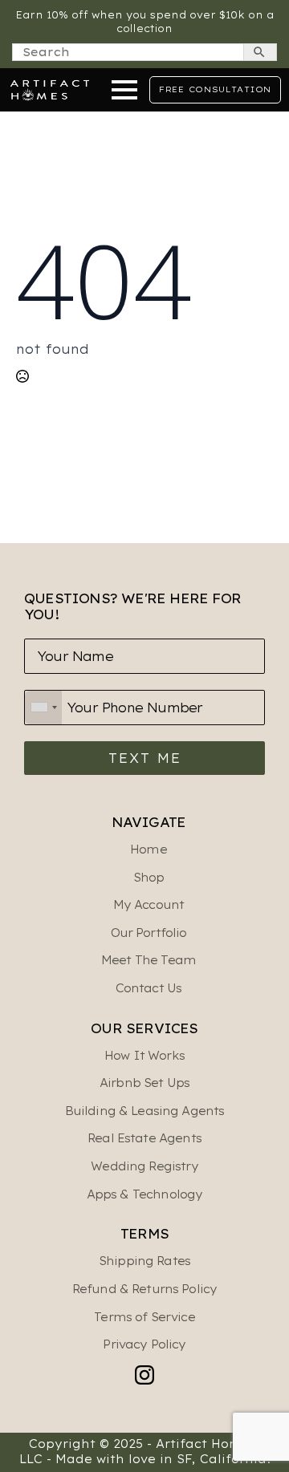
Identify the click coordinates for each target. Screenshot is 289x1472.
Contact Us (149, 988)
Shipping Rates (144, 1261)
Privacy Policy (144, 1344)
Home (148, 849)
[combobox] (43, 707)
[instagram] (144, 1375)
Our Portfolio (149, 933)
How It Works (144, 1055)
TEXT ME (144, 758)
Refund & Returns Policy (144, 1289)
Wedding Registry (144, 1166)
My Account (149, 905)
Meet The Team (148, 960)
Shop (149, 877)
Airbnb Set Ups (144, 1083)
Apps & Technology (145, 1194)
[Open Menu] (124, 90)
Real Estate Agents (144, 1138)
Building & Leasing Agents (145, 1111)
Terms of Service (144, 1317)
